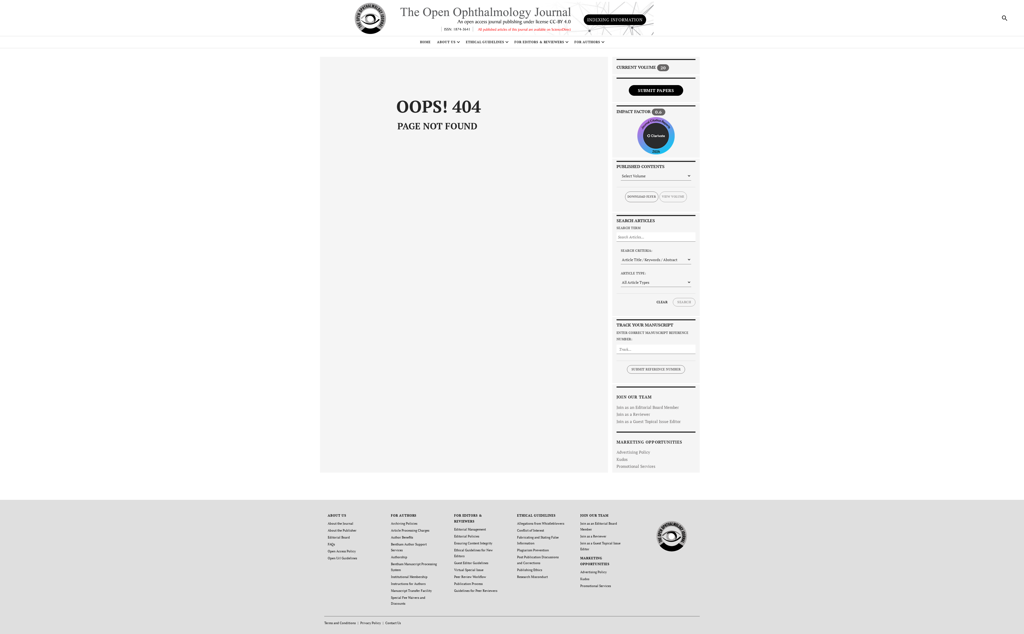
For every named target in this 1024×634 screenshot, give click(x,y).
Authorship (399, 557)
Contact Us (393, 623)
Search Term (629, 228)
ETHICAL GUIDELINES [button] (485, 42)
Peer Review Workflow (470, 577)
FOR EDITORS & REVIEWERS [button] (539, 42)
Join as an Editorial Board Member (648, 407)
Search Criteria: (637, 251)
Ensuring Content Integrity (473, 543)
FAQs (331, 544)
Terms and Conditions (340, 623)
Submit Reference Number (656, 369)
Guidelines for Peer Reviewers (475, 591)
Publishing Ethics (529, 570)
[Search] (1005, 18)
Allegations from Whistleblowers (540, 523)
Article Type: (633, 273)
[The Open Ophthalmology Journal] (672, 535)
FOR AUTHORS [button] (587, 42)
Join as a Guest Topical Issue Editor (649, 421)
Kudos (622, 459)
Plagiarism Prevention (533, 550)
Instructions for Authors (408, 584)
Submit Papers (656, 90)
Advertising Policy (633, 452)
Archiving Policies (404, 523)
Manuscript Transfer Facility (411, 591)
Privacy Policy (370, 623)
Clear (662, 302)
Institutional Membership (409, 577)
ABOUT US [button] (446, 42)
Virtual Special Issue (468, 570)
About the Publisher (342, 530)
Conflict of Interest (530, 530)
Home (425, 42)
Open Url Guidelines (342, 558)
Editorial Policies (466, 536)
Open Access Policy (342, 551)
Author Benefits (402, 537)
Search (684, 302)
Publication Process (468, 584)
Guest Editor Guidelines (471, 563)
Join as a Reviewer (633, 414)
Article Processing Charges (410, 530)
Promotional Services (636, 466)
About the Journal (340, 523)
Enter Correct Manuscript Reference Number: (652, 336)
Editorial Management (470, 529)
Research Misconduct (532, 577)
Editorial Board (339, 537)
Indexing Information (615, 20)
